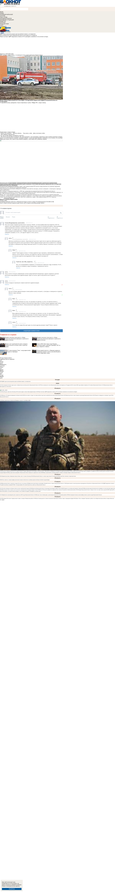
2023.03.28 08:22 (12, 271)
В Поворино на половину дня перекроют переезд (72, 488)
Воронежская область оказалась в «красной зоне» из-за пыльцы (14, 483)
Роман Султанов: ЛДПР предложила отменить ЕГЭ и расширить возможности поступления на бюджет (57, 391)
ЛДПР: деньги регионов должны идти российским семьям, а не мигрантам (16, 381)
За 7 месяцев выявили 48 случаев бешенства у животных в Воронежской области (29, 484)
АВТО (8, 30)
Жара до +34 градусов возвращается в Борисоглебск (12, 395)
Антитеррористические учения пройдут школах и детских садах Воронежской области (85, 494)
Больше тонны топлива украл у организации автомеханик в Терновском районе (51, 494)
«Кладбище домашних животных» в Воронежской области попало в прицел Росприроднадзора (22, 201)
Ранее (13, 217)
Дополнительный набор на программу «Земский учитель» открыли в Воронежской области (46, 483)
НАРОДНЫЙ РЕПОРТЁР (6, 18)
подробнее (11, 359)
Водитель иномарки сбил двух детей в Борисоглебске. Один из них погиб (66, 471)
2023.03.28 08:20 (18, 289)
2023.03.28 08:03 (12, 281)
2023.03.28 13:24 (32, 239)
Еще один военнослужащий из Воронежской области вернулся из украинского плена (24, 472)
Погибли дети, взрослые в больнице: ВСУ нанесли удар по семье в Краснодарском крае (19, 391)
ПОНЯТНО (12, 889)
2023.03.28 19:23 (40, 262)
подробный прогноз (4, 359)
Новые (2, 217)
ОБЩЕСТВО (3, 21)
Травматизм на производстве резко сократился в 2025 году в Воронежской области (18, 494)
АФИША (2, 13)
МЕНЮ (1, 11)
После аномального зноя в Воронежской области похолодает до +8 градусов (55, 385)
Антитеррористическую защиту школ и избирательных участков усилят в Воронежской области (20, 385)
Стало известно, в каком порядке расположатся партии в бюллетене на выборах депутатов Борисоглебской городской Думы (26, 479)
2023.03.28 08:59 (22, 323)
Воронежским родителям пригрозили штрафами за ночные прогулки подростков (99, 488)
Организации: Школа (39, 203)
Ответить (7, 234)
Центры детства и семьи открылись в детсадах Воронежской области (79, 395)
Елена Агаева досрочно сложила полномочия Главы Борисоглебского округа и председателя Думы (54, 498)
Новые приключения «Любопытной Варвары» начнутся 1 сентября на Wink (16, 400)
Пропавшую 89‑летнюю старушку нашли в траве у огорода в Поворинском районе (17, 498)
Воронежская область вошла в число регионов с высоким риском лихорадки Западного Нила (19, 489)
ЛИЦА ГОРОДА (3, 17)
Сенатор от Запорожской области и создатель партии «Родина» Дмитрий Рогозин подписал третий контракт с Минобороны (26, 471)
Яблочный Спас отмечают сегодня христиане (67, 476)
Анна (35, 262)
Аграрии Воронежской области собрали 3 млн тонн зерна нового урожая (92, 489)
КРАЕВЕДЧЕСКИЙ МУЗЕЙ (6, 14)
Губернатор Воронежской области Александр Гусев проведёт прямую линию (46, 488)
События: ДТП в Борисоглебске (26, 203)
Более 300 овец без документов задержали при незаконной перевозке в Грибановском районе (58, 489)
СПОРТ (1, 25)
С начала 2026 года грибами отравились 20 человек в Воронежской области (87, 385)
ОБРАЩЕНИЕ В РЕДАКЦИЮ (7, 19)
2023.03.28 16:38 (22, 251)
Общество (2, 53)
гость (16, 251)
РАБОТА (9, 27)
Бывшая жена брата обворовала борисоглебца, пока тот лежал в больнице (16, 476)
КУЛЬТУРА (2, 15)
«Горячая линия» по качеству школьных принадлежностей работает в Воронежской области (83, 483)
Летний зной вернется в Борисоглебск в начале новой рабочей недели (15, 488)
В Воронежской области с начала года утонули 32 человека (44, 476)
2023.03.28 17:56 (22, 299)
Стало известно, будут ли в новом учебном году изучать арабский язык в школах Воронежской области (44, 395)
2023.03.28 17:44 (22, 311)
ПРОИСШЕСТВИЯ (4, 23)
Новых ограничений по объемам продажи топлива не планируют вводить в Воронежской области (61, 472)
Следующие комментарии (31, 330)
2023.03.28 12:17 (29, 222)
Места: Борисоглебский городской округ (9, 203)
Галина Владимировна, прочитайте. (20, 239)
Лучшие (8, 217)
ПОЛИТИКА (3, 22)
